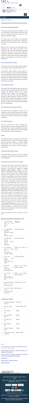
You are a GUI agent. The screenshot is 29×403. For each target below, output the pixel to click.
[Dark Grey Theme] (9, 7)
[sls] (10, 10)
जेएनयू (2, 2)
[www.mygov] (14, 385)
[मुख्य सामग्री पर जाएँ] (1, 0)
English (14, 7)
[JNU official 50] (16, 388)
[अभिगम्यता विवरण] (3, 1)
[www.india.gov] (8, 385)
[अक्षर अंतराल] (7, 1)
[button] (25, 14)
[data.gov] (21, 385)
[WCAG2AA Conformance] (14, 390)
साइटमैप (19, 377)
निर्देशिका (9, 2)
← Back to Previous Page (7, 371)
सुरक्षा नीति (11, 377)
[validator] (8, 390)
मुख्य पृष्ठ (2, 20)
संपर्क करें (12, 2)
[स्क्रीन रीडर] (5, 0)
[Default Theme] (11, 7)
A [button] (5, 7)
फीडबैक (14, 378)
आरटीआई (5, 2)
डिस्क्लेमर (16, 377)
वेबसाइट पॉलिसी (6, 377)
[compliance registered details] (20, 390)
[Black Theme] (7, 7)
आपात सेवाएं (16, 2)
